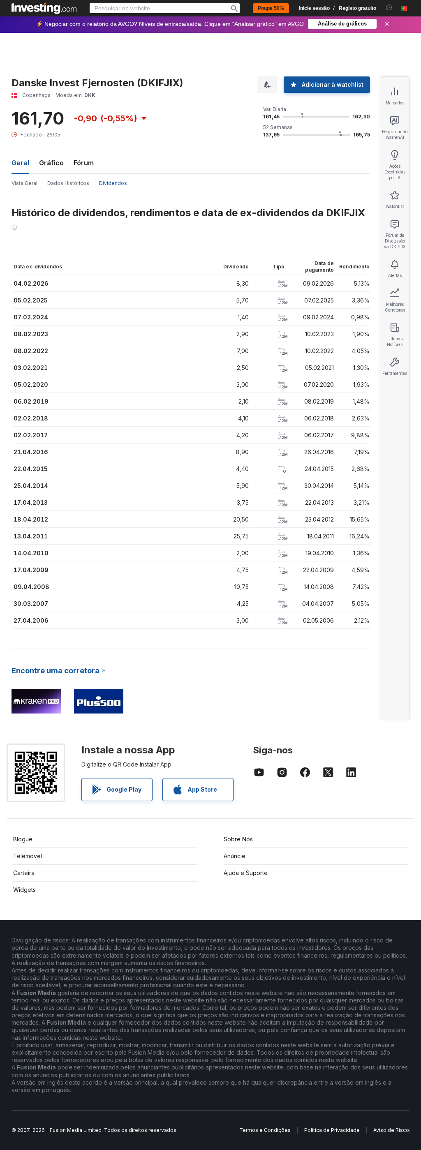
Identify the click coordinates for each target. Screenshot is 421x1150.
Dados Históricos (68, 183)
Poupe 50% (271, 8)
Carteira (24, 872)
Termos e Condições (265, 1130)
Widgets (24, 889)
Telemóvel (27, 855)
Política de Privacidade (332, 1130)
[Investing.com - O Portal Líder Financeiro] (44, 8)
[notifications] (389, 8)
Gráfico (51, 163)
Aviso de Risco (391, 1130)
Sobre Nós (238, 839)
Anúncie (234, 855)
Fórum (84, 163)
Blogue (22, 839)
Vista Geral (24, 183)
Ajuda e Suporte (246, 872)
